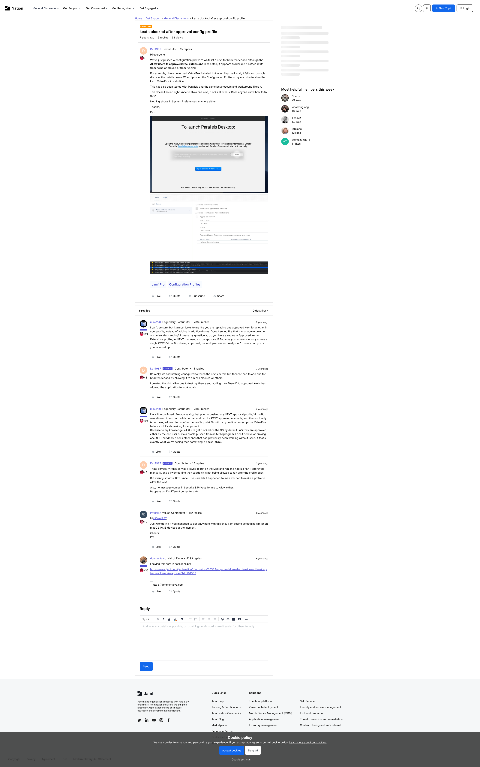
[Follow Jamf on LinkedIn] (146, 720)
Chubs (296, 96)
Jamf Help (218, 701)
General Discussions (46, 8)
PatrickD (155, 512)
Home (138, 18)
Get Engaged (148, 8)
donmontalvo (158, 558)
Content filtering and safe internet (320, 725)
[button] (443, 8)
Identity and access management (320, 707)
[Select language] (427, 8)
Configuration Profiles (184, 284)
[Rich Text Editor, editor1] (204, 641)
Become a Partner (222, 731)
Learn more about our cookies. (308, 742)
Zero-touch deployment (263, 707)
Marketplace (219, 725)
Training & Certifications (226, 707)
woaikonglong (300, 107)
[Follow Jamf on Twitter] (139, 720)
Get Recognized (122, 8)
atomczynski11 (301, 139)
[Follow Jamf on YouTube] (154, 720)
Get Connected (95, 8)
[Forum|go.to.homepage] (14, 8)
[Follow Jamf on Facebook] (168, 720)
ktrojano (297, 128)
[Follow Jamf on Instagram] (161, 720)
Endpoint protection (312, 713)
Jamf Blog (218, 719)
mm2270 (155, 322)
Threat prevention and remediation (321, 719)
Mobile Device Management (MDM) (270, 713)
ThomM (296, 117)
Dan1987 (155, 49)
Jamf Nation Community (226, 713)
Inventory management (263, 725)
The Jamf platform (260, 701)
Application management (264, 719)
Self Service (307, 701)
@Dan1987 (159, 518)
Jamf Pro (158, 284)
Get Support (70, 8)
